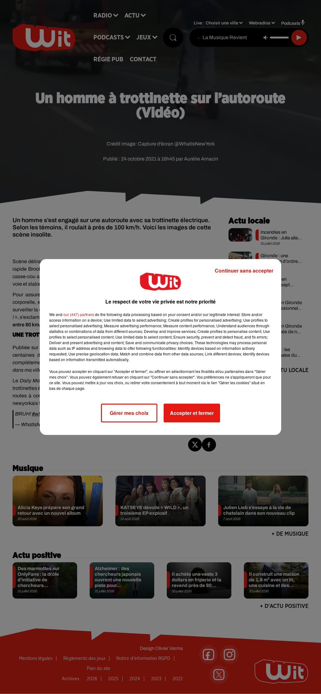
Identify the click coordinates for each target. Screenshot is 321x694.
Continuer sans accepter (244, 270)
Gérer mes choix (129, 412)
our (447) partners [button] (78, 314)
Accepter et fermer (192, 412)
